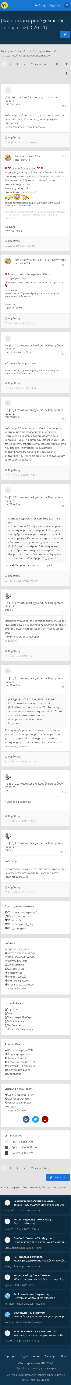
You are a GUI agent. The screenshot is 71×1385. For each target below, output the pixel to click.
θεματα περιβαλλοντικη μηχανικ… (34, 1201)
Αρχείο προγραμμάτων (21, 953)
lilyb (7, 1285)
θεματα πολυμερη (24, 1223)
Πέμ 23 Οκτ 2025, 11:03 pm (30, 1303)
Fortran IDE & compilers (21, 1066)
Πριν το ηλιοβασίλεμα (24, 1147)
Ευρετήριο (7, 51)
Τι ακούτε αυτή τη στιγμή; (23, 912)
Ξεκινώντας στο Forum (21, 1094)
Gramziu (45, 1379)
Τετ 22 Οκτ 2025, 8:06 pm (29, 1322)
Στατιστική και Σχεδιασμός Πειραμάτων (28, 55)
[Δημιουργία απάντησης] (65, 34)
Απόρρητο (50, 1356)
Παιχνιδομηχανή (17, 928)
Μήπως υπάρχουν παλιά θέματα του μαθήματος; (40, 1279)
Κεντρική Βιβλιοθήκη (20, 1017)
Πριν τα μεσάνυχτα (22, 1153)
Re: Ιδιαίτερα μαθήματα (28, 1256)
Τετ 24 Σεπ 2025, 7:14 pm (26, 1341)
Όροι (64, 1356)
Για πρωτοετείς (17, 976)
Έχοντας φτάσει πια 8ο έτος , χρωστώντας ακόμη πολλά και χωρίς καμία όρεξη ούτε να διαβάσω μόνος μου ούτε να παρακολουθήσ (40, 1242)
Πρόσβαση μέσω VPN (20, 1050)
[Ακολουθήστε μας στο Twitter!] (35, 1119)
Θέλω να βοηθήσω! (19, 1102)
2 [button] (10, 64)
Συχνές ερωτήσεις (18, 1098)
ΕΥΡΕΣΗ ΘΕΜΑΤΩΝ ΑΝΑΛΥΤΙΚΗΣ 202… (36, 1331)
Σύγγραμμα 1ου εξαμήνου (29, 1312)
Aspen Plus (14, 1073)
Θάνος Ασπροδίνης (20, 352)
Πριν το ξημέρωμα (22, 1141)
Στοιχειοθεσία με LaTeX (22, 1062)
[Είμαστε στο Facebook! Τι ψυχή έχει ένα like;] (26, 1119)
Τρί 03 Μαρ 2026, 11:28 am (26, 1266)
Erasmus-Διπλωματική (21, 984)
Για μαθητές (15, 972)
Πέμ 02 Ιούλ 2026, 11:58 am (26, 1210)
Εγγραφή (54, 5)
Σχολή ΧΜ (14, 1009)
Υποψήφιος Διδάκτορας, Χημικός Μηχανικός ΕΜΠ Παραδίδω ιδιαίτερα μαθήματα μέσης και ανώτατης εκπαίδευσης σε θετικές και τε (40, 1260)
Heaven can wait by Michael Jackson (34, 1298)
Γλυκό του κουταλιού (20, 916)
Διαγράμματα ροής (19, 1070)
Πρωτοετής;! (15, 920)
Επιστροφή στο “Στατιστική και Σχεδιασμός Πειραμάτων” (35, 1187)
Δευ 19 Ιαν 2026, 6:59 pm (23, 1285)
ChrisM (8, 1341)
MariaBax (15, 417)
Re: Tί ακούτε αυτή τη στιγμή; (31, 1294)
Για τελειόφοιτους (18, 980)
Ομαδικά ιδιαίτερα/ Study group (33, 1238)
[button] (24, 64)
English (12, 1106)
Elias (7, 1247)
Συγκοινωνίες (16, 968)
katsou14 (25, 159)
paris (7, 1210)
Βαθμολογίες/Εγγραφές (21, 957)
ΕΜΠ (10, 1013)
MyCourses (14, 1025)
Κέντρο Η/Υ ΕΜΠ (17, 960)
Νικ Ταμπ (10, 1303)
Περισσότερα (16, 988)
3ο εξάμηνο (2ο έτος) (44, 51)
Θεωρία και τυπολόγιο (28, 156)
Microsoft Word (17, 1058)
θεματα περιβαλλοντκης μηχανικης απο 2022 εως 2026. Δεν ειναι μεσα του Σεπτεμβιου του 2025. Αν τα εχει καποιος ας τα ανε (40, 1204)
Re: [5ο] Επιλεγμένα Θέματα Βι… (33, 1275)
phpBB (23, 1375)
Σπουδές (23, 51)
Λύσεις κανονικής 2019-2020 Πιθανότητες (40, 260)
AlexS (7, 1266)
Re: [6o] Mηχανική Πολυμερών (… (33, 1219)
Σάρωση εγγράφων (19, 1054)
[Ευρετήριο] (4, 5)
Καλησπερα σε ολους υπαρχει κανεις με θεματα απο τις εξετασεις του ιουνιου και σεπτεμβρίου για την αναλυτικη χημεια (40, 1335)
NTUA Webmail (16, 1021)
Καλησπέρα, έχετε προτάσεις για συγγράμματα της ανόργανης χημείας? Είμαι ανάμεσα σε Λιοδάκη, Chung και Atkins (40, 1316)
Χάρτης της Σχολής (18, 949)
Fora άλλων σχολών (20, 1029)
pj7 (11, 609)
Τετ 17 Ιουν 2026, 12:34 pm (25, 1229)
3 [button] (17, 64)
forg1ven (15, 104)
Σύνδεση (40, 5)
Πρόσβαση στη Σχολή (20, 924)
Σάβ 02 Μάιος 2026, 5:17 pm (25, 1247)
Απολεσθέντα (16, 964)
